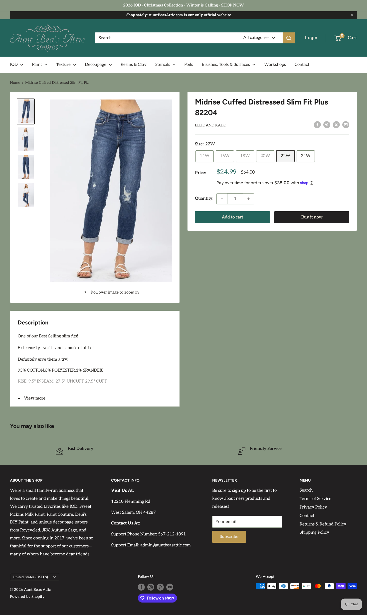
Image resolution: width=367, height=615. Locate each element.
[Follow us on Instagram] (150, 586)
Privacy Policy (313, 507)
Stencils (162, 64)
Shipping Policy (314, 532)
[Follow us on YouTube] (169, 586)
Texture (63, 64)
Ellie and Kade (210, 125)
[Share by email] (345, 125)
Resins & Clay (134, 64)
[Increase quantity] (248, 199)
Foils (188, 64)
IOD (14, 64)
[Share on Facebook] (317, 125)
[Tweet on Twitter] (336, 125)
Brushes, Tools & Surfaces (226, 64)
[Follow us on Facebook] (141, 586)
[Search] (289, 37)
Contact (302, 64)
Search (306, 490)
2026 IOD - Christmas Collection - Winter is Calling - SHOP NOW (183, 5)
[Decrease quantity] (222, 199)
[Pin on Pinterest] (326, 125)
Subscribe (229, 536)
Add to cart (232, 217)
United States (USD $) (30, 577)
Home (15, 82)
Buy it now (312, 217)
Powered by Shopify (27, 596)
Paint (37, 64)
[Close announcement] (352, 15)
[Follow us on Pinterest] (160, 586)
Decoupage (95, 64)
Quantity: (204, 198)
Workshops (275, 64)
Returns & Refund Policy (323, 524)
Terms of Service (315, 498)
